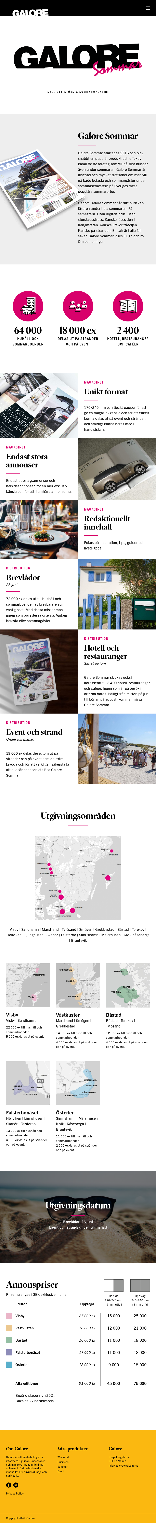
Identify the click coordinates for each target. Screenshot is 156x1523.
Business (63, 1462)
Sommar (62, 1466)
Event (60, 1471)
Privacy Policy (15, 1493)
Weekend (63, 1457)
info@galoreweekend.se (123, 1465)
